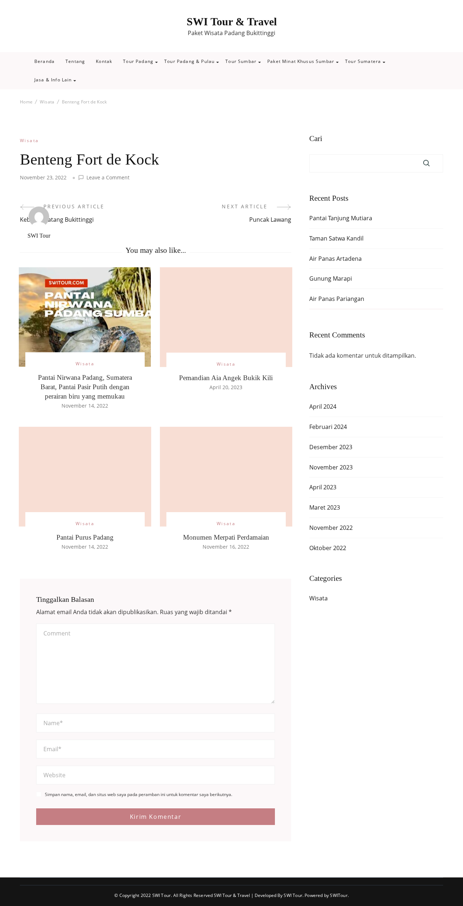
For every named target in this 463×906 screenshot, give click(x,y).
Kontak (104, 61)
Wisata (29, 140)
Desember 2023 (330, 447)
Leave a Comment (107, 178)
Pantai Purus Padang (85, 537)
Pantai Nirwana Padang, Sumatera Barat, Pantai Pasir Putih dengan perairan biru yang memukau (85, 387)
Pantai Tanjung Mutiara (340, 218)
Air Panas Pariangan (336, 299)
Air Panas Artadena (335, 259)
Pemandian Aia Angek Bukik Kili (226, 378)
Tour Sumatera (363, 61)
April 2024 (322, 407)
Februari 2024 (328, 427)
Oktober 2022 (327, 548)
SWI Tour (38, 236)
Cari (315, 139)
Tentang (75, 61)
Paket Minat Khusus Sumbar (300, 61)
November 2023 (331, 467)
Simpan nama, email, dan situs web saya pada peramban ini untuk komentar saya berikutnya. (138, 794)
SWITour (338, 895)
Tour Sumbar (240, 61)
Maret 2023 (324, 507)
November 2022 (331, 528)
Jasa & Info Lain (53, 80)
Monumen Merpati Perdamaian (226, 537)
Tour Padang (138, 61)
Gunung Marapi (330, 278)
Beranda (44, 61)
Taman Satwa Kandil (336, 238)
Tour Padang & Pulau (189, 61)
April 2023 (322, 487)
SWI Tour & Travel (232, 21)
